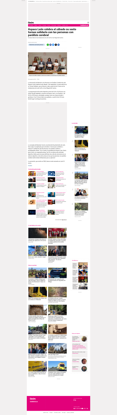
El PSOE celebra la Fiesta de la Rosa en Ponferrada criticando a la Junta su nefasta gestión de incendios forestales (57, 241)
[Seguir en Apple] (75, 400)
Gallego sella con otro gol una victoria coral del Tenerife (75, 272)
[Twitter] (56, 45)
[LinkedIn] (58, 45)
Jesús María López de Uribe (53, 302)
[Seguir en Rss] (87, 408)
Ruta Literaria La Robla (39, 1)
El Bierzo (59, 25)
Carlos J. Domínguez (32, 321)
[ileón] (36, 399)
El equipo (51, 412)
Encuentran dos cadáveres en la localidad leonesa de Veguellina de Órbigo (56, 280)
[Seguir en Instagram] (80, 408)
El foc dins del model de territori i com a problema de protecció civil (75, 279)
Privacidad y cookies (57, 412)
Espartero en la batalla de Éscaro (57, 1)
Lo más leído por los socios (34, 225)
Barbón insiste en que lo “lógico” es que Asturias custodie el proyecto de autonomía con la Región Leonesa (37, 356)
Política (35, 25)
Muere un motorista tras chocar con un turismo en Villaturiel (37, 299)
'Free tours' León (70, 1)
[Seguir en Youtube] (82, 408)
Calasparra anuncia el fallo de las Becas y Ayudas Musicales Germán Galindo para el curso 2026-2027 (75, 265)
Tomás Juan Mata (75, 361)
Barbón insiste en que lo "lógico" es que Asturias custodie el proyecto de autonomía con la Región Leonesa (80, 164)
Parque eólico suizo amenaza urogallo (47, 1)
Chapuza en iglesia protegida (77, 1)
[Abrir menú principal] (88, 22)
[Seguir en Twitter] (75, 408)
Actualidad (31, 25)
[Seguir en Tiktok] (84, 408)
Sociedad (44, 25)
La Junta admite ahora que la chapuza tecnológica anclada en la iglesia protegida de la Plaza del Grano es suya (37, 318)
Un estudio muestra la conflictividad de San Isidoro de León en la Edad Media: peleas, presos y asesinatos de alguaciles (57, 337)
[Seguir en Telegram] (78, 408)
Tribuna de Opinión (76, 333)
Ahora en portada (32, 265)
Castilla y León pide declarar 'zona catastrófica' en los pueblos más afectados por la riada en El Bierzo (36, 337)
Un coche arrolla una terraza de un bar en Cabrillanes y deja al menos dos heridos (37, 374)
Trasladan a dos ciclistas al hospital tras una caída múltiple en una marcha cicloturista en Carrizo (57, 374)
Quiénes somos (45, 412)
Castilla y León (65, 25)
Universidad (53, 25)
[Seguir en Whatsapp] (85, 408)
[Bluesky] (53, 45)
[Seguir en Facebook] (77, 408)
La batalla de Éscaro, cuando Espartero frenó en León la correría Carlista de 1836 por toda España (57, 300)
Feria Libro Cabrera (64, 1)
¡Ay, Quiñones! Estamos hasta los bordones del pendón (81, 197)
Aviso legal (63, 412)
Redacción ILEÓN (31, 358)
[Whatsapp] (48, 45)
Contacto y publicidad (70, 412)
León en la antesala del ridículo (75, 360)
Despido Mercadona (84, 1)
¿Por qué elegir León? (53, 354)
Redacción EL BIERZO (52, 321)
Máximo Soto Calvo (78, 199)
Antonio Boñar (75, 368)
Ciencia (48, 25)
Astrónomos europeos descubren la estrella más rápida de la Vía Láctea (37, 239)
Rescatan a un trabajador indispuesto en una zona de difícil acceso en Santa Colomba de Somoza (81, 213)
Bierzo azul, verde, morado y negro (37, 257)
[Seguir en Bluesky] (74, 408)
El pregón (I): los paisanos (75, 367)
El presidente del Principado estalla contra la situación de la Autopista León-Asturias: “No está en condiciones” (57, 259)
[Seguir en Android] (74, 400)
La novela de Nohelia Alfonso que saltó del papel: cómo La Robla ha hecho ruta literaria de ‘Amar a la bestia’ (36, 281)
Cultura (39, 25)
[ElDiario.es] (84, 25)
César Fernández (31, 284)
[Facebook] (50, 45)
